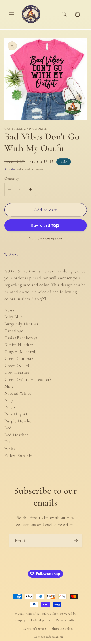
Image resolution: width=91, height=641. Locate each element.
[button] (11, 14)
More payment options (46, 238)
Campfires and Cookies (42, 613)
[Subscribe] (75, 540)
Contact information (48, 637)
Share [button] (14, 254)
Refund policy (41, 620)
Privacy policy (66, 620)
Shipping (10, 169)
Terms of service (34, 628)
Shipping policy (62, 628)
